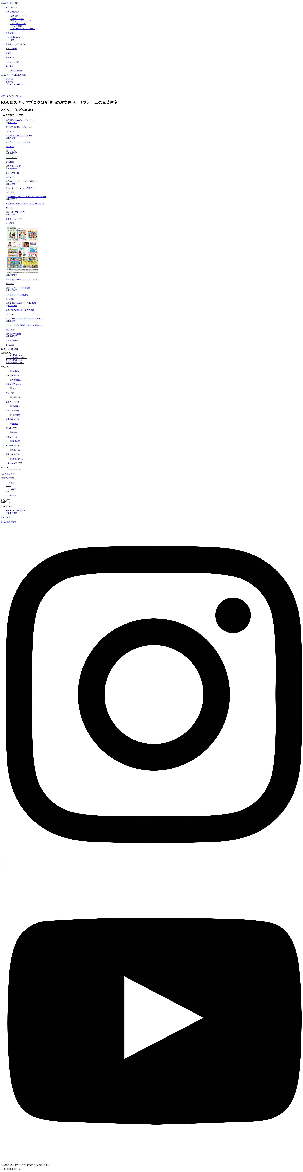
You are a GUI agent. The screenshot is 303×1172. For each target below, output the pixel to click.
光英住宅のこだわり (18, 16)
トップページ (11, 7)
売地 (12, 40)
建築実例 (9, 53)
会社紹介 (9, 66)
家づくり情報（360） (15, 360)
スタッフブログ (12, 62)
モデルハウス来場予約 (15, 511)
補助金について (17, 19)
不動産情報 (10, 33)
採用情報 (9, 82)
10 (15, 349)
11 (17, 349)
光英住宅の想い (12, 12)
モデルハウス (11, 57)
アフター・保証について (20, 21)
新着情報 (9, 79)
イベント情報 (11, 49)
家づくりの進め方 (18, 24)
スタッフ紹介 (16, 71)
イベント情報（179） (15, 355)
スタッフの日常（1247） (16, 358)
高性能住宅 (15, 37)
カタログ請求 (11, 513)
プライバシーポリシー (15, 84)
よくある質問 (16, 26)
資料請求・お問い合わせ (16, 44)
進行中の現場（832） (15, 363)
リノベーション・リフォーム (22, 29)
